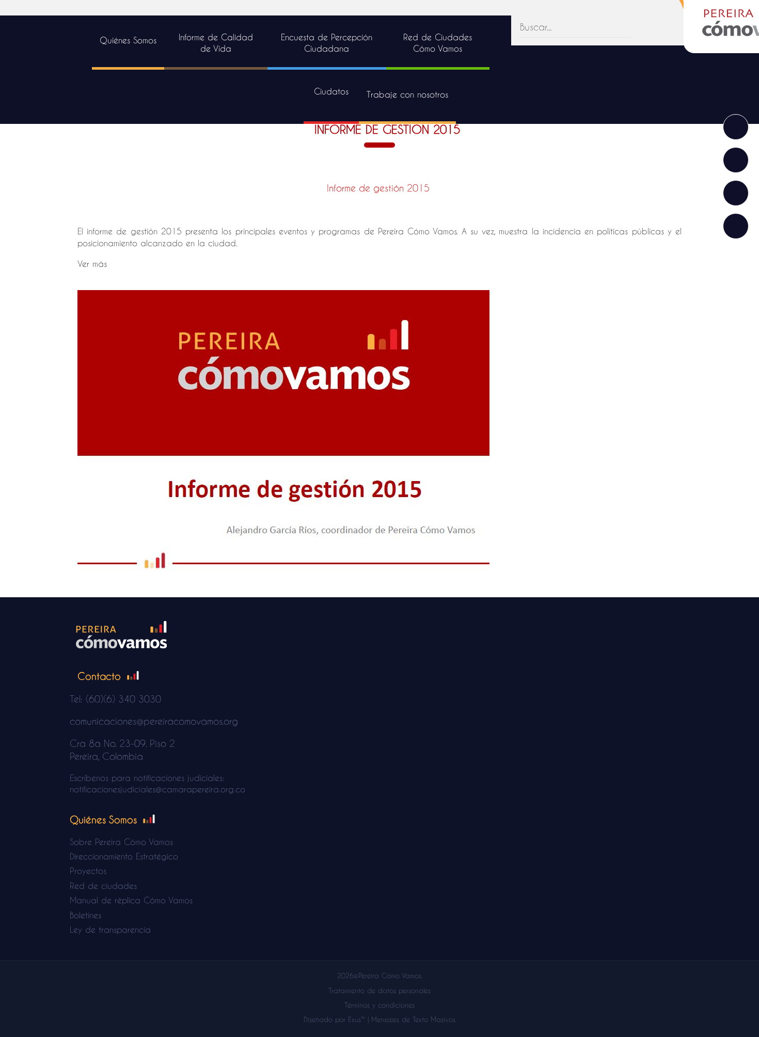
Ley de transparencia (110, 929)
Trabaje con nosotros (407, 94)
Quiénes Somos (128, 40)
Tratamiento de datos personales (379, 990)
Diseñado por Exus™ (334, 1019)
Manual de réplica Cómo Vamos (131, 900)
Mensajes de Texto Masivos (413, 1019)
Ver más (92, 263)
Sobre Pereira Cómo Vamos (121, 842)
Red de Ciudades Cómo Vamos (437, 42)
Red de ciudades (103, 885)
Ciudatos (331, 91)
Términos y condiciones (379, 1005)
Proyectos (88, 870)
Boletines (85, 915)
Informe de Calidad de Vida (216, 42)
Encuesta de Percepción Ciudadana (326, 42)
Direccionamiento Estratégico (124, 856)
